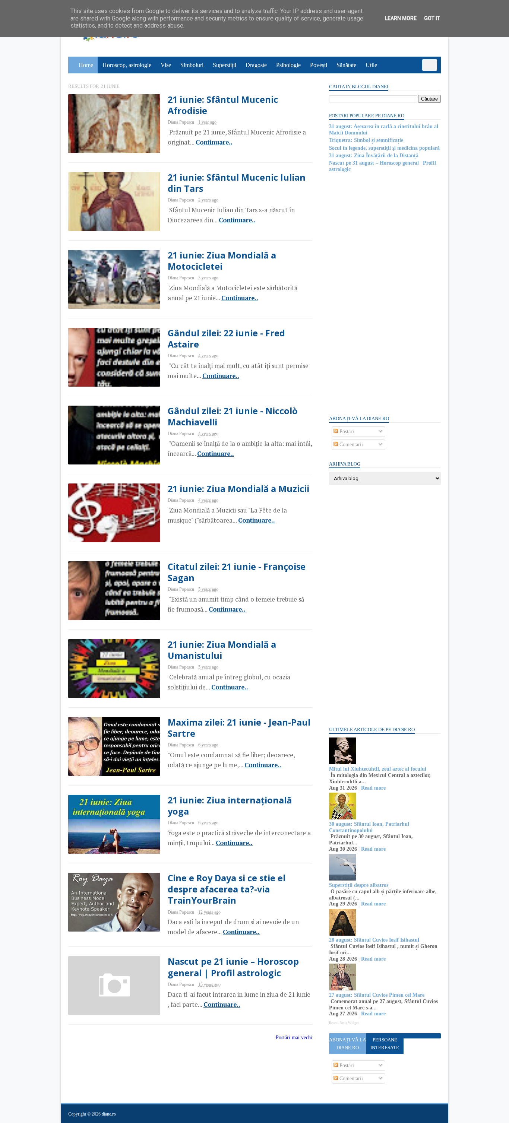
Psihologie (288, 65)
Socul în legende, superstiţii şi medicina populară (384, 148)
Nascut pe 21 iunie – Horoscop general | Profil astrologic (233, 966)
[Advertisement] (385, 293)
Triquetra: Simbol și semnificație (366, 140)
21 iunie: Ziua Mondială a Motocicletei (222, 260)
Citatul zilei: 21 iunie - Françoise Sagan (237, 572)
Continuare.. (214, 142)
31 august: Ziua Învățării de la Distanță (373, 155)
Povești (318, 65)
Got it (432, 18)
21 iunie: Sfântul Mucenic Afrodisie (223, 105)
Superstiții (224, 65)
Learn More (401, 18)
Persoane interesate (384, 1043)
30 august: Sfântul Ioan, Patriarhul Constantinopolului (369, 827)
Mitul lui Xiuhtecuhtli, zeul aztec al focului (377, 769)
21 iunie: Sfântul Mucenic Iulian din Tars (237, 182)
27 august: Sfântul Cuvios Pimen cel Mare (376, 995)
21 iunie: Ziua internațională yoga (230, 805)
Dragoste (256, 65)
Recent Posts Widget (344, 1023)
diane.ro (109, 1114)
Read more (373, 788)
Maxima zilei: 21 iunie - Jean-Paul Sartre (239, 727)
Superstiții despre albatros (358, 885)
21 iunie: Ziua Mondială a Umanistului (222, 650)
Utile (371, 65)
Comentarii (350, 444)
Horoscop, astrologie (126, 65)
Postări (346, 431)
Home (86, 65)
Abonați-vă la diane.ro (347, 1043)
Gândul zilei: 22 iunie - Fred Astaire (226, 338)
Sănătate (346, 65)
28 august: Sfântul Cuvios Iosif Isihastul (374, 940)
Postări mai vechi (294, 1037)
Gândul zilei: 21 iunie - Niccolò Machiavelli (233, 416)
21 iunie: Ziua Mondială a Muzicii (238, 489)
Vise (166, 65)
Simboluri (191, 65)
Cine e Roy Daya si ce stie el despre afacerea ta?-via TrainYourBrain (226, 889)
